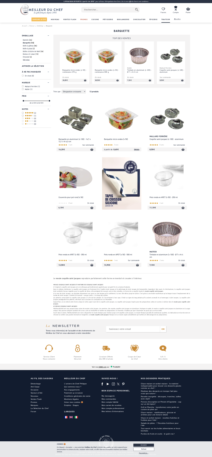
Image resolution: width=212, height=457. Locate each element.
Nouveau (34, 396)
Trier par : (57, 91)
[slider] (23, 101)
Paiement (68, 393)
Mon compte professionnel (113, 408)
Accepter (144, 445)
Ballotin (26, 40)
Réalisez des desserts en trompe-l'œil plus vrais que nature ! (159, 392)
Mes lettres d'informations (113, 411)
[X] (119, 384)
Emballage (40, 26)
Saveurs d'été (36, 393)
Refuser (143, 449)
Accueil (24, 26)
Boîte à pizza (27, 48)
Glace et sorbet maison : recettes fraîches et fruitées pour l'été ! (160, 419)
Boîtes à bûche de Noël (31, 51)
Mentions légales (71, 399)
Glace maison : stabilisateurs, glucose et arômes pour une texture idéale (158, 413)
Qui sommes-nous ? (72, 387)
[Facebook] (104, 384)
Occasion (35, 390)
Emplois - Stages (71, 405)
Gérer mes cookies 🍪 (73, 402)
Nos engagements (72, 390)
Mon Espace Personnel (116, 391)
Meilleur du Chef (74, 378)
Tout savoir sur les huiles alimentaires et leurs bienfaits (160, 429)
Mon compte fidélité (110, 402)
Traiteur (31, 26)
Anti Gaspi (35, 387)
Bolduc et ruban (29, 54)
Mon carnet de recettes (111, 405)
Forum (33, 411)
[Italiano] (76, 417)
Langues (69, 412)
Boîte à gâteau (28, 46)
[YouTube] (109, 384)
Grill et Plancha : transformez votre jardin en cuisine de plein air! (160, 408)
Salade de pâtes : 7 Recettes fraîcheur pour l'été (160, 424)
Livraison (79, 393)
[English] (71, 417)
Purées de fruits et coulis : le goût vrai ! (158, 434)
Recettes (177, 19)
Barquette (26, 43)
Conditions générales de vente (77, 396)
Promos (34, 402)
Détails (136, 149)
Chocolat (26, 57)
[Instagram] (114, 384)
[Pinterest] (124, 384)
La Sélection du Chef (40, 408)
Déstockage (36, 384)
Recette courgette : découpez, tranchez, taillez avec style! (161, 398)
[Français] (66, 417)
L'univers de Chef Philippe (75, 384)
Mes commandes (109, 399)
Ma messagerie (108, 396)
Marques (34, 405)
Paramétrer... (143, 453)
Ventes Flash (36, 399)
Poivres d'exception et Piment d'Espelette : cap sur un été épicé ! (161, 403)
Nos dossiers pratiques (155, 378)
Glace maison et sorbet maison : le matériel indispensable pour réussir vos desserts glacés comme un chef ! (161, 386)
